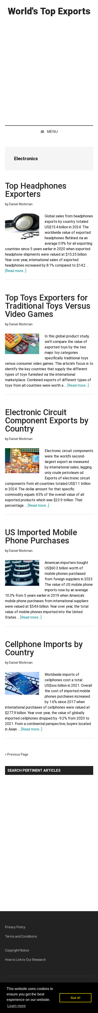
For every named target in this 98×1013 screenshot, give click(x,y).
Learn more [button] (16, 1006)
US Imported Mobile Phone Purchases (41, 536)
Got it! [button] (75, 998)
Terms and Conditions (21, 936)
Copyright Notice (17, 950)
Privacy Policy (15, 927)
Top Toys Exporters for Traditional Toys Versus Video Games (47, 306)
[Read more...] (15, 271)
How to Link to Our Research (25, 960)
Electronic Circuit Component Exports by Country (46, 421)
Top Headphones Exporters (36, 190)
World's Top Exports (49, 11)
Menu (52, 132)
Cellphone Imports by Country (44, 648)
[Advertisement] (49, 69)
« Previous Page (16, 754)
